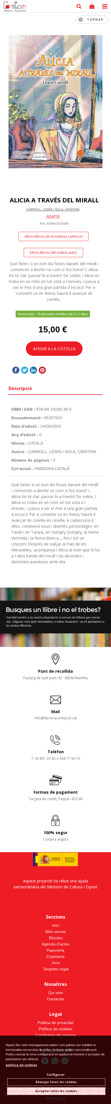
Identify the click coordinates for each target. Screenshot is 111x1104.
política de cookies (21, 1065)
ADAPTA (53, 216)
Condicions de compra (55, 1035)
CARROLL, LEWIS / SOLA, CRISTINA (52, 209)
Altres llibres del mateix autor (53, 252)
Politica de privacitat (55, 1022)
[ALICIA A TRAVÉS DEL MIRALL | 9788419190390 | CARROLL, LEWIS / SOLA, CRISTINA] (55, 101)
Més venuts (55, 931)
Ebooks (55, 938)
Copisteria (55, 956)
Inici (55, 925)
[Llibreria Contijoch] (13, 7)
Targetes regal (56, 969)
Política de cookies (55, 1029)
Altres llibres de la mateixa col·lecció (53, 236)
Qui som (55, 992)
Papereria (55, 950)
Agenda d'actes (55, 944)
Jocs (56, 962)
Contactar (55, 999)
